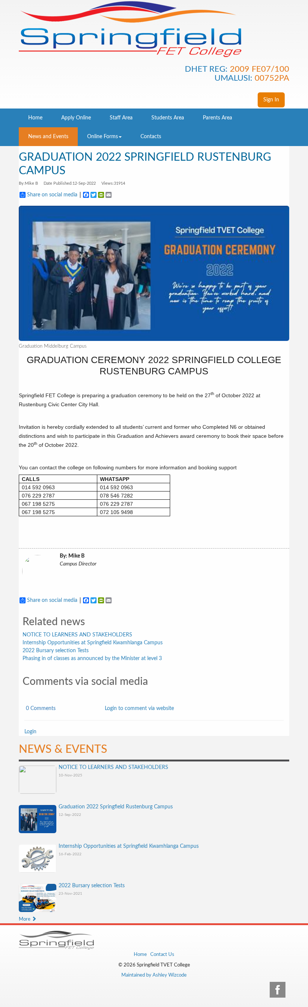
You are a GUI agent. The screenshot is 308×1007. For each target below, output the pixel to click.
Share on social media (52, 194)
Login (30, 731)
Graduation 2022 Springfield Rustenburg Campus (116, 807)
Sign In (271, 100)
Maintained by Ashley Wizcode (154, 975)
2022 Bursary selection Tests (56, 650)
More (25, 919)
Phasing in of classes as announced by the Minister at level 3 (92, 658)
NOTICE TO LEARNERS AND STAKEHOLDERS (77, 635)
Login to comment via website (139, 708)
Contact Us (162, 954)
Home (140, 954)
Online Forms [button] (102, 136)
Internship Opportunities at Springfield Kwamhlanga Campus (93, 642)
